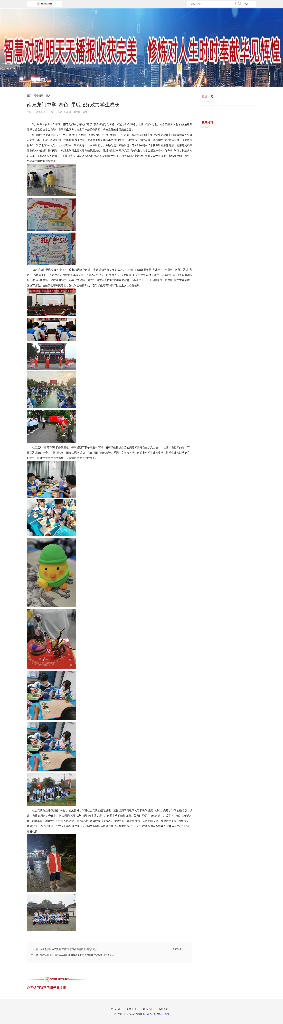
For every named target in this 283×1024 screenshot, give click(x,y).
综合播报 (38, 95)
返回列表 (177, 949)
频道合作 (132, 1009)
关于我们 (116, 1009)
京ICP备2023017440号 (158, 1014)
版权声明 (164, 1009)
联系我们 (148, 1009)
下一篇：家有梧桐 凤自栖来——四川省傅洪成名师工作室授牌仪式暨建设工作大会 (72, 955)
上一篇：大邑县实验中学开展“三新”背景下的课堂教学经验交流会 (64, 949)
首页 (29, 95)
